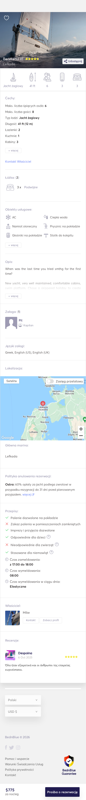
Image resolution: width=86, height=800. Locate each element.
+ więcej (13, 150)
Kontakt (31, 620)
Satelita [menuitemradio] (11, 381)
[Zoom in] (81, 429)
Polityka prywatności (19, 770)
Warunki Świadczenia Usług (24, 764)
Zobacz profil (51, 620)
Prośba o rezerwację (62, 792)
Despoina (25, 653)
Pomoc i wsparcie (17, 759)
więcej (27, 494)
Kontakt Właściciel (18, 161)
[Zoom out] (81, 436)
